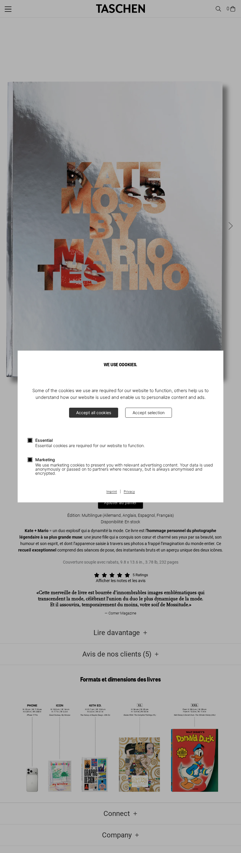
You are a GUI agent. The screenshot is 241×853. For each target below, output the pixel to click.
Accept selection (149, 412)
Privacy (129, 492)
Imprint (111, 492)
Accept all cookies (93, 412)
